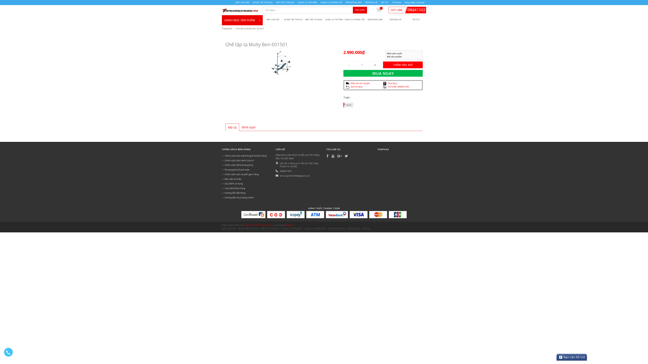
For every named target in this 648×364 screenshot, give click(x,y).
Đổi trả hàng (356, 86)
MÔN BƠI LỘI (371, 2)
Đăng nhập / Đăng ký (414, 2)
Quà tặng (392, 83)
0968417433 (286, 171)
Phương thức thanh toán (237, 169)
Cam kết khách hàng (235, 188)
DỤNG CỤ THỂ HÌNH (307, 2)
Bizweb (289, 225)
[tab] (232, 127)
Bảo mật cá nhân (233, 178)
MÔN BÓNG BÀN (354, 2)
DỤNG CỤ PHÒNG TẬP (331, 2)
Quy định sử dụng (234, 183)
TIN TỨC (385, 2)
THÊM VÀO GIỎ (403, 64)
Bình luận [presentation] (248, 127)
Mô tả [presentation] (232, 127)
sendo (349, 104)
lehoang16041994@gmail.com (295, 175)
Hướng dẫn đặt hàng (235, 192)
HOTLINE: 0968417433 (398, 86)
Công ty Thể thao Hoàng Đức (257, 225)
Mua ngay (383, 73)
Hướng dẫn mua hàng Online (239, 197)
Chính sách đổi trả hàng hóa (239, 164)
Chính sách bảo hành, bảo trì (239, 160)
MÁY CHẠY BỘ (242, 2)
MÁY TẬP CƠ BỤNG (285, 2)
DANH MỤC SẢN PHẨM (239, 20)
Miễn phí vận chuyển (360, 83)
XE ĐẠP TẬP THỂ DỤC (263, 2)
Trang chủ (227, 28)
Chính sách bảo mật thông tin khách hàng (245, 155)
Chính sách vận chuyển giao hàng (242, 174)
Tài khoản (396, 2)
